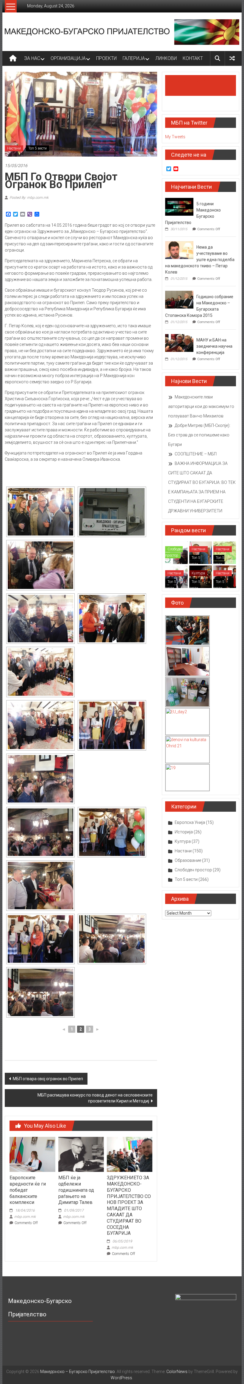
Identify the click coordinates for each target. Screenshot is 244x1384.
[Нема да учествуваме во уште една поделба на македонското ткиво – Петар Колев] (179, 249)
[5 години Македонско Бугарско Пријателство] (179, 206)
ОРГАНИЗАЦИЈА (68, 58)
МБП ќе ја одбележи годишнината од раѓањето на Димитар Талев (76, 1190)
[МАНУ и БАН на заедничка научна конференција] (179, 342)
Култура (198, 573)
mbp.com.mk (25, 1217)
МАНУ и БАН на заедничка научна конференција (214, 346)
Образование (188, 860)
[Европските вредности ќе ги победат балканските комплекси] (32, 1154)
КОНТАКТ (193, 58)
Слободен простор (174, 552)
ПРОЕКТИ (106, 58)
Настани (14, 148)
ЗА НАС (32, 58)
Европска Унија (190, 822)
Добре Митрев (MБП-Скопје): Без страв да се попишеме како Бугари (199, 435)
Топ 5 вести (37, 148)
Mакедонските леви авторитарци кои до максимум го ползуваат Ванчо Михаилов (201, 406)
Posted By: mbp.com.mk (29, 198)
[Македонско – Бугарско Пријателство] (13, 58)
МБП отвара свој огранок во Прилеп (48, 1078)
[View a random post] (232, 58)
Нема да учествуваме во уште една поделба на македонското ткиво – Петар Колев (199, 259)
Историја (184, 832)
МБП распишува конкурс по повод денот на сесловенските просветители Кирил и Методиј (95, 1098)
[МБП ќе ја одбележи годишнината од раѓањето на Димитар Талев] (81, 1154)
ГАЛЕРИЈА (134, 58)
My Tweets (175, 136)
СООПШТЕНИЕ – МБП (196, 454)
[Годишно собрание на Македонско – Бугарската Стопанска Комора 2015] (179, 299)
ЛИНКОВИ (166, 58)
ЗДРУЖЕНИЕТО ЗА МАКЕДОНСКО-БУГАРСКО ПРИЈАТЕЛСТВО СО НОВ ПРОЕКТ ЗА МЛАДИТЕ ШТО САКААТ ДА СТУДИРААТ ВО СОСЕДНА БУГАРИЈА (129, 1205)
